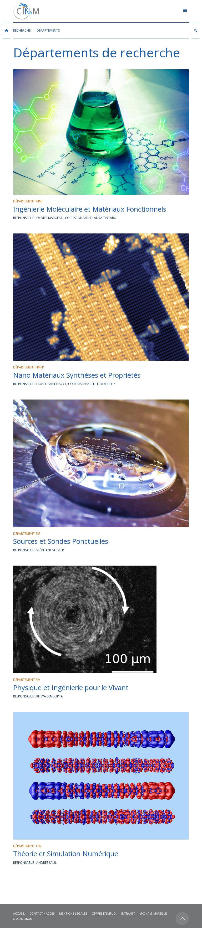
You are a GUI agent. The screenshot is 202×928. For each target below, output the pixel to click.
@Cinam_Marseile (153, 913)
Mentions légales (73, 913)
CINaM (28, 919)
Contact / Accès (41, 913)
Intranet (128, 913)
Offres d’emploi (104, 913)
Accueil (19, 913)
